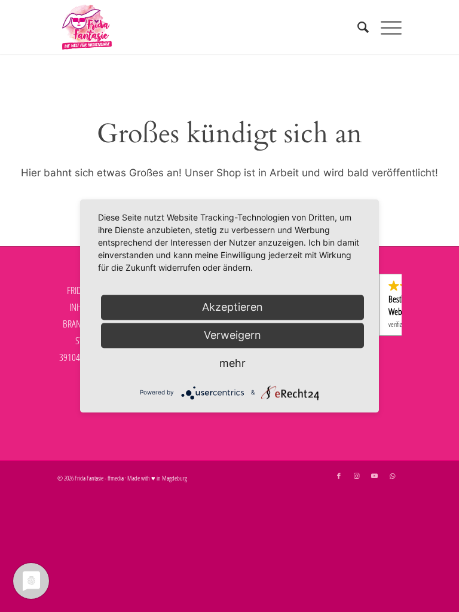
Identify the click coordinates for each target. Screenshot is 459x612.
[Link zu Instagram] (357, 476)
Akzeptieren (232, 307)
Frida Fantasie (89, 477)
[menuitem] (357, 27)
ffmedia (116, 477)
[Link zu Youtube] (375, 476)
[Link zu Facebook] (339, 476)
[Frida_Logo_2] (87, 27)
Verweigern (232, 335)
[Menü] (385, 27)
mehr (232, 363)
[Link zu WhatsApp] (393, 476)
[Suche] (357, 27)
